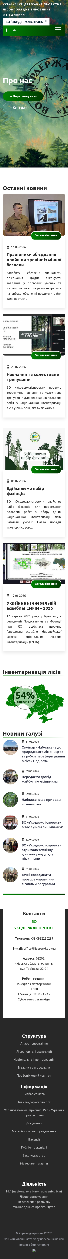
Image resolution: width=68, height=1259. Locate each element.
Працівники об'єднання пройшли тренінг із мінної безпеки (34, 259)
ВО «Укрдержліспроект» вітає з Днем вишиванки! (42, 824)
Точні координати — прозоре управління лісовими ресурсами (38, 879)
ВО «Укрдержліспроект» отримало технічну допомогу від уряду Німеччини (41, 852)
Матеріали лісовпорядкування (34, 1131)
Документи (34, 1123)
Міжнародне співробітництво (34, 1207)
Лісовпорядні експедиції (34, 1051)
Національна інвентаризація (34, 1059)
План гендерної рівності (34, 1102)
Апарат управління (34, 1043)
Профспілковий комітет (34, 1075)
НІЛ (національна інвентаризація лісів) (34, 1191)
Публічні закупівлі (34, 1147)
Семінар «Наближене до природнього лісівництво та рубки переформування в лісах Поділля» (43, 754)
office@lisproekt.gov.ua (39, 948)
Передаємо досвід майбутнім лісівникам (40, 779)
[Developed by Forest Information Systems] (34, 1250)
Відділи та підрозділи (34, 1067)
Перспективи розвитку (34, 1201)
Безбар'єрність (34, 1094)
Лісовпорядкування (34, 1196)
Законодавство (34, 1155)
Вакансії (34, 1139)
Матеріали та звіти (34, 1163)
